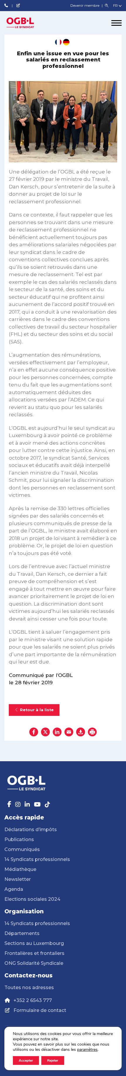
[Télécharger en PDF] (80, 732)
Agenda (13, 889)
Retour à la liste (37, 710)
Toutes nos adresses (29, 987)
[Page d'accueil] (26, 23)
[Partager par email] (68, 732)
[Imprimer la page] (92, 732)
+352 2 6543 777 (32, 1000)
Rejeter (52, 1060)
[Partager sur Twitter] (45, 732)
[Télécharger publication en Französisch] (58, 42)
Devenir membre (85, 5)
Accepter (26, 1060)
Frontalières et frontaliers (34, 953)
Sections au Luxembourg (34, 943)
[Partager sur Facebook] (33, 732)
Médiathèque (20, 869)
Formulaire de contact (39, 1010)
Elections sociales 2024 (32, 899)
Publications (19, 839)
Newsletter (17, 879)
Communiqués (22, 849)
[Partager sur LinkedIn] (57, 732)
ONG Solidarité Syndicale (33, 963)
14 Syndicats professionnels (37, 859)
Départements (22, 933)
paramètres (87, 1049)
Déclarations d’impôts (30, 829)
